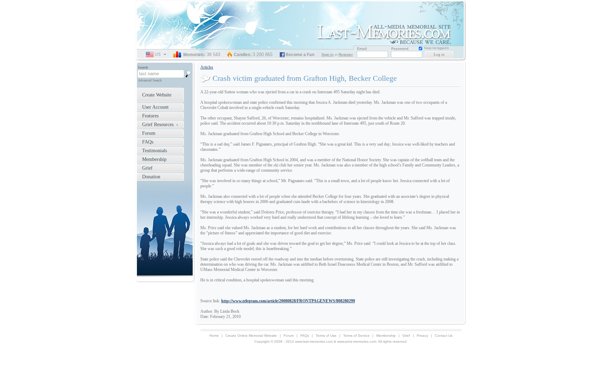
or (337, 54)
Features (150, 115)
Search (143, 67)
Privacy (422, 335)
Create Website (156, 95)
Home (214, 335)
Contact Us (444, 335)
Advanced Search (150, 80)
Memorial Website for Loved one (386, 33)
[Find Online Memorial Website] (188, 74)
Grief (147, 168)
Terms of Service (356, 335)
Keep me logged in (436, 48)
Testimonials (154, 150)
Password (399, 48)
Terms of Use (326, 335)
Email (362, 48)
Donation (151, 176)
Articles (206, 67)
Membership (154, 159)
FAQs (147, 142)
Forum (148, 133)
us (160, 55)
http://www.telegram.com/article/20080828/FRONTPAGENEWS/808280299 (288, 300)
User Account (155, 107)
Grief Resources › (160, 124)
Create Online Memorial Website (251, 335)
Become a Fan (300, 54)
